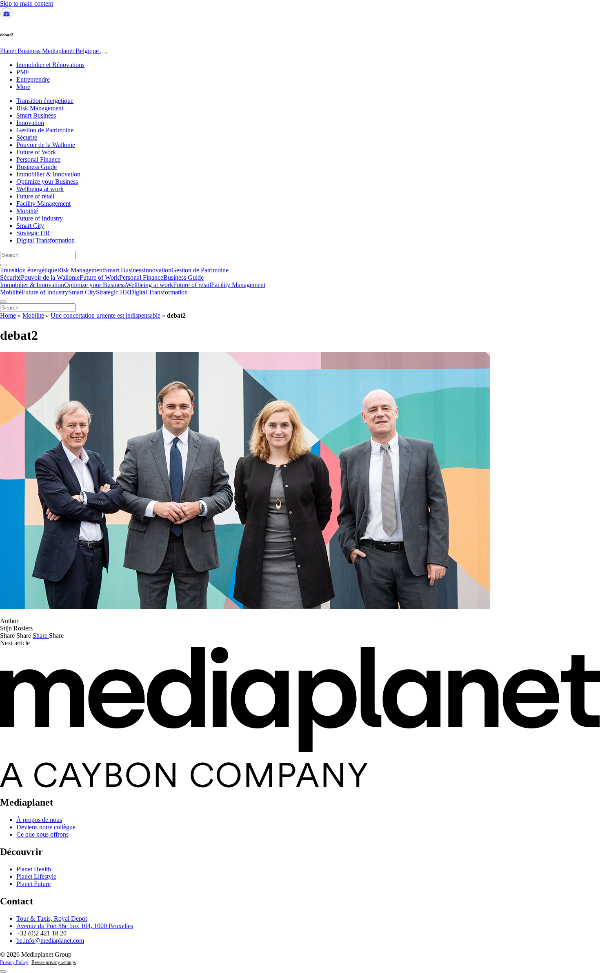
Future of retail (35, 196)
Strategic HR (33, 232)
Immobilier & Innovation (48, 174)
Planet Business (49, 50)
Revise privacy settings (53, 962)
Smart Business (36, 115)
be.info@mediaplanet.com (50, 940)
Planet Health (33, 869)
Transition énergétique (44, 100)
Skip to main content (26, 3)
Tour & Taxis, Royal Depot (51, 918)
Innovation (30, 122)
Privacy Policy (14, 962)
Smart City (30, 225)
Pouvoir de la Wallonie (45, 144)
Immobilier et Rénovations (50, 64)
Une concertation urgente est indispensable (105, 315)
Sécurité (26, 137)
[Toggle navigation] (103, 53)
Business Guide (36, 166)
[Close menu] (3, 302)
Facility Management (43, 203)
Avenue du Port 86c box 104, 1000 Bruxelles (74, 925)
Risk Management (39, 108)
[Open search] (3, 265)
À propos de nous (39, 819)
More (23, 86)
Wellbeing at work (40, 188)
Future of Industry (39, 218)
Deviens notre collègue (46, 827)
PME (23, 72)
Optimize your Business (47, 181)
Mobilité (27, 210)
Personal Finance (38, 159)
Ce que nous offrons (42, 834)
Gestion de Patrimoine (44, 130)
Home (8, 315)
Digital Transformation (45, 240)
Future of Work (36, 152)
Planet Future (33, 883)
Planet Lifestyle (36, 876)
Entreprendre (33, 79)
